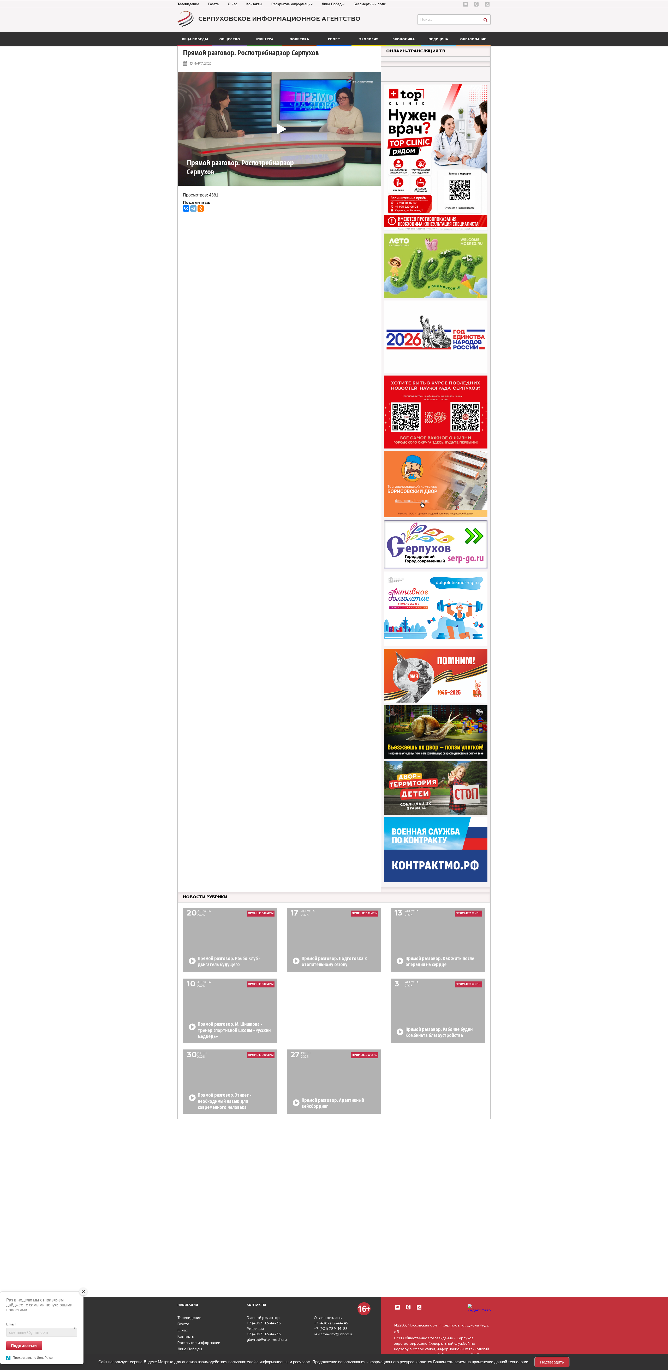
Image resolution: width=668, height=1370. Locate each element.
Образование (473, 39)
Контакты (254, 4)
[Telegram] (193, 208)
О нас (232, 4)
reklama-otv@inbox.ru (333, 1334)
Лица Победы (333, 4)
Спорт (334, 39)
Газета (213, 4)
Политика (299, 39)
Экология (368, 39)
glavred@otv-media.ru (267, 1340)
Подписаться (24, 1345)
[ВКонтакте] (186, 208)
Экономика (404, 39)
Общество (229, 39)
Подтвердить (552, 1362)
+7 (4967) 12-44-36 (264, 1323)
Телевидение (188, 4)
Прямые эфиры (260, 913)
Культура (264, 39)
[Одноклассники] (201, 208)
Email (40, 1324)
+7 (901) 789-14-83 (331, 1329)
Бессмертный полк (370, 4)
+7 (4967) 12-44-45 (331, 1323)
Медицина (438, 39)
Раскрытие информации (292, 4)
